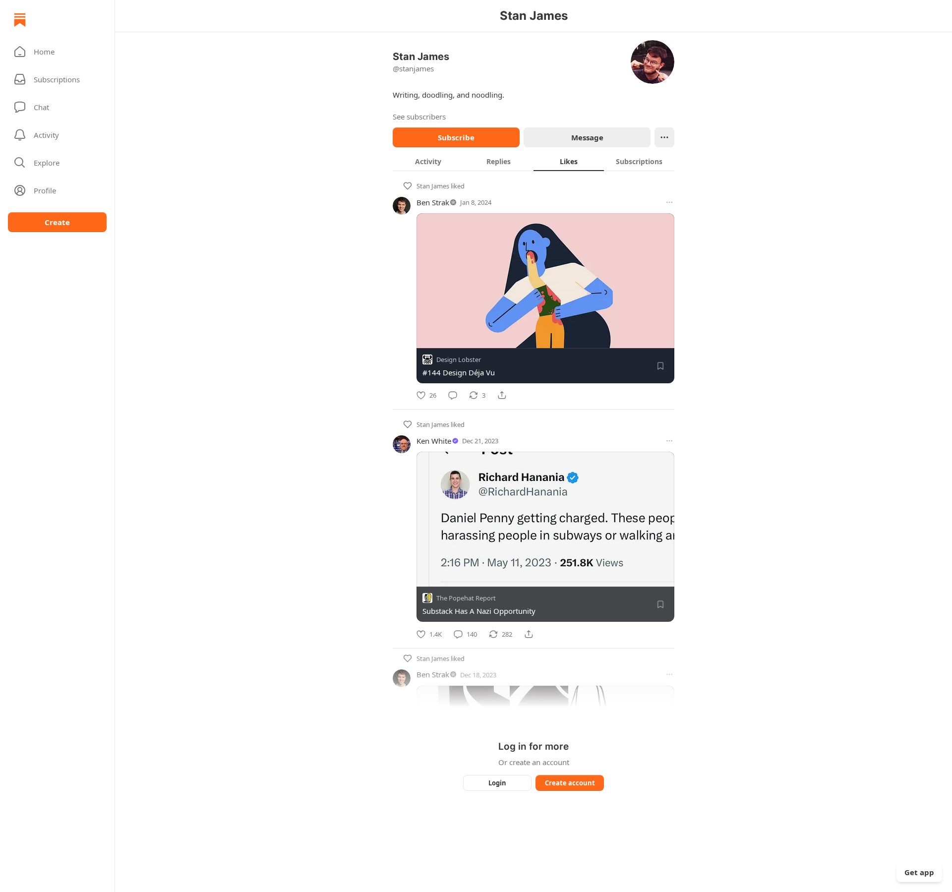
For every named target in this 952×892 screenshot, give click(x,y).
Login (497, 782)
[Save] (660, 366)
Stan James (432, 185)
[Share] (501, 395)
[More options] (669, 202)
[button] (57, 51)
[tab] (428, 161)
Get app (919, 872)
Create (57, 222)
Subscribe (456, 137)
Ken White (433, 441)
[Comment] (452, 395)
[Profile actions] (664, 137)
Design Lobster (458, 359)
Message (587, 137)
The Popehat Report (466, 598)
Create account (570, 782)
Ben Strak (432, 202)
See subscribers (419, 116)
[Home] (20, 20)
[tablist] (533, 161)
